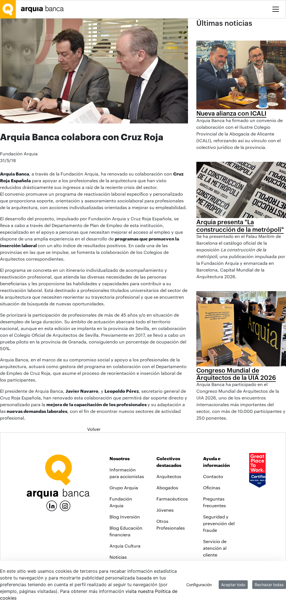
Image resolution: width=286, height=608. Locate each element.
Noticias (118, 557)
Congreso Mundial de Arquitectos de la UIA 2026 (236, 373)
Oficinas (211, 487)
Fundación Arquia (120, 502)
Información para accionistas (126, 473)
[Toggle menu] (276, 9)
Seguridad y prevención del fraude (219, 523)
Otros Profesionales (170, 524)
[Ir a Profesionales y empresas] (43, 9)
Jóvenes (165, 510)
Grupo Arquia (123, 487)
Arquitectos (168, 476)
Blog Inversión (124, 516)
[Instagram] (65, 505)
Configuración (199, 584)
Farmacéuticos (172, 498)
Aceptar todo (233, 584)
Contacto (213, 476)
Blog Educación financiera (125, 531)
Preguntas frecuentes (214, 502)
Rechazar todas (269, 584)
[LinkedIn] (51, 505)
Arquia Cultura (124, 545)
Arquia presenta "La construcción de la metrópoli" (240, 225)
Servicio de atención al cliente (215, 548)
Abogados (167, 487)
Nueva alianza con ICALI (231, 113)
